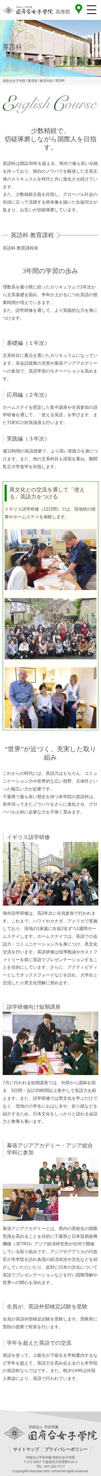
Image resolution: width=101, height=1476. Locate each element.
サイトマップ (26, 1449)
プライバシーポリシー (66, 1449)
